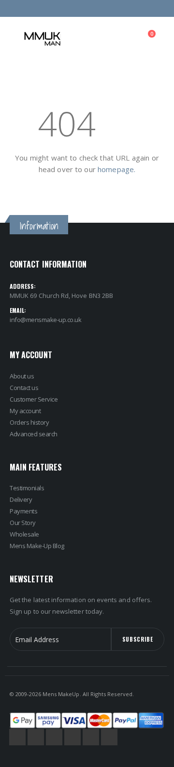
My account (25, 410)
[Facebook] (17, 737)
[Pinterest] (72, 737)
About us (22, 376)
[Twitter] (36, 737)
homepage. (116, 169)
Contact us (24, 387)
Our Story (23, 522)
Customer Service (34, 399)
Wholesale (24, 534)
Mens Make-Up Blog (37, 545)
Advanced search (34, 434)
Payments (23, 511)
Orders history (29, 422)
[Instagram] (54, 737)
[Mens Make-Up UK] (42, 39)
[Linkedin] (109, 737)
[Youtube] (91, 737)
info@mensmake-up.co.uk (45, 319)
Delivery (21, 499)
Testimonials (27, 488)
